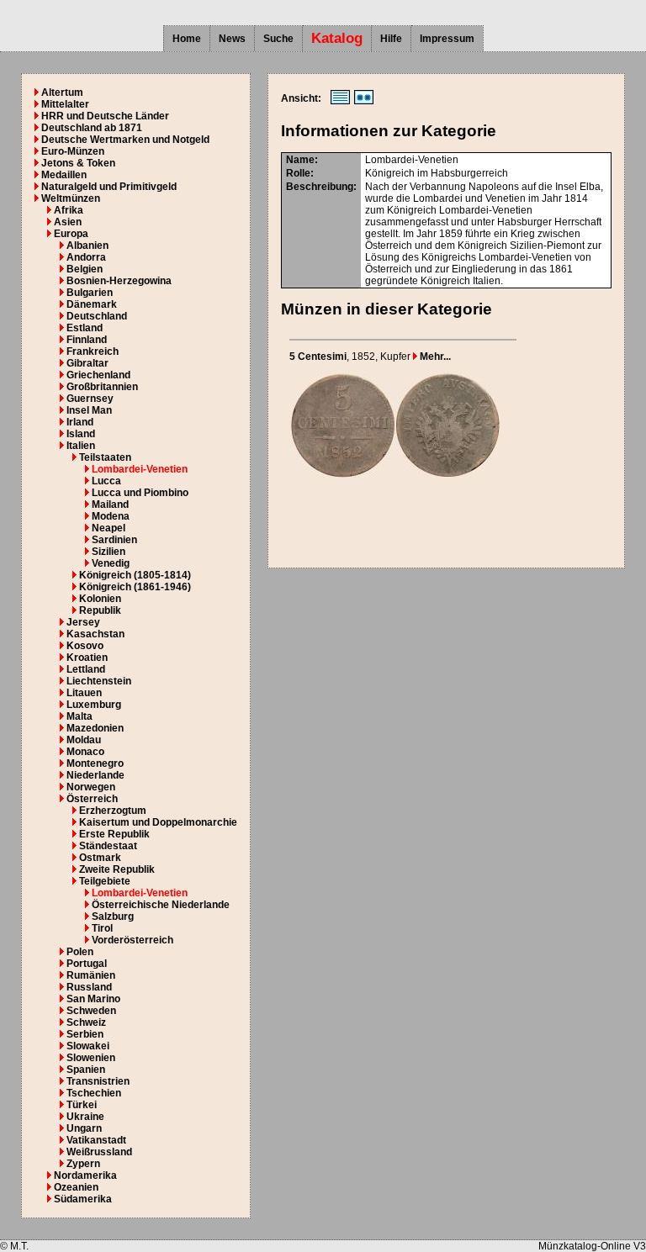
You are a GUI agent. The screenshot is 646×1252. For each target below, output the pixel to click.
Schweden (91, 1011)
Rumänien (90, 975)
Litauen (84, 693)
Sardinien (114, 540)
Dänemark (91, 304)
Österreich (92, 799)
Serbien (84, 1034)
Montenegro (95, 763)
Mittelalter (65, 104)
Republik (100, 610)
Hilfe (391, 39)
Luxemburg (93, 705)
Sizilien (108, 551)
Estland (84, 328)
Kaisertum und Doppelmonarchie (158, 822)
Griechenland (98, 375)
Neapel (108, 528)
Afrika (68, 210)
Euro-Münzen (72, 151)
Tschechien (93, 1093)
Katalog (337, 38)
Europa (71, 234)
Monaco (85, 752)
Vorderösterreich (132, 940)
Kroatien (87, 657)
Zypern (83, 1164)
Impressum (447, 39)
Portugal (86, 963)
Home (186, 39)
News (232, 39)
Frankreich (92, 351)
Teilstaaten (105, 457)
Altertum (62, 92)
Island (80, 434)
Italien (80, 446)
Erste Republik (114, 834)
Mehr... (434, 356)
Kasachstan (95, 634)
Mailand (110, 504)
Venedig (111, 563)
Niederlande (95, 775)
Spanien (85, 1069)
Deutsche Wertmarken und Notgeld (125, 139)
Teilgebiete (104, 881)
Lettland (85, 669)
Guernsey (90, 398)
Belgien (84, 269)
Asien (68, 222)
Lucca (106, 481)
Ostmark (100, 858)
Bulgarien (89, 292)
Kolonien (100, 599)
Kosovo (84, 646)
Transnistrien (98, 1081)
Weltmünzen (70, 198)
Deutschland (96, 316)
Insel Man (89, 410)
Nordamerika (85, 1175)
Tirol (102, 928)
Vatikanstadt (96, 1140)
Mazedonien (95, 728)
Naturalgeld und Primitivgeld (109, 187)
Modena (111, 516)
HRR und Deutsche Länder (105, 116)
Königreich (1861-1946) (135, 587)
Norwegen (90, 787)
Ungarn (84, 1128)
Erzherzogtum (112, 810)
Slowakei (87, 1046)
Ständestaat (108, 846)
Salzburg (113, 916)
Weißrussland (99, 1152)
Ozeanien (76, 1187)
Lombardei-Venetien (140, 469)
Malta (79, 716)
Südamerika (83, 1199)
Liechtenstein (98, 681)
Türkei (81, 1105)
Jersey (83, 622)
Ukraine (85, 1117)
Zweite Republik (117, 869)
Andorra (86, 257)
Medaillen (64, 175)
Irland (79, 422)
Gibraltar (87, 363)
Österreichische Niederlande (161, 905)
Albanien (87, 245)
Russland (89, 987)
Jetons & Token (78, 163)
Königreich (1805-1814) (135, 575)
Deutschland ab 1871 (91, 128)
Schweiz (86, 1022)
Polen (79, 952)
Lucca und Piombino (140, 493)
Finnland (86, 340)
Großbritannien (102, 387)
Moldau (83, 740)
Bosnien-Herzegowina (119, 281)
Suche (278, 39)
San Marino (93, 999)
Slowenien (90, 1058)
